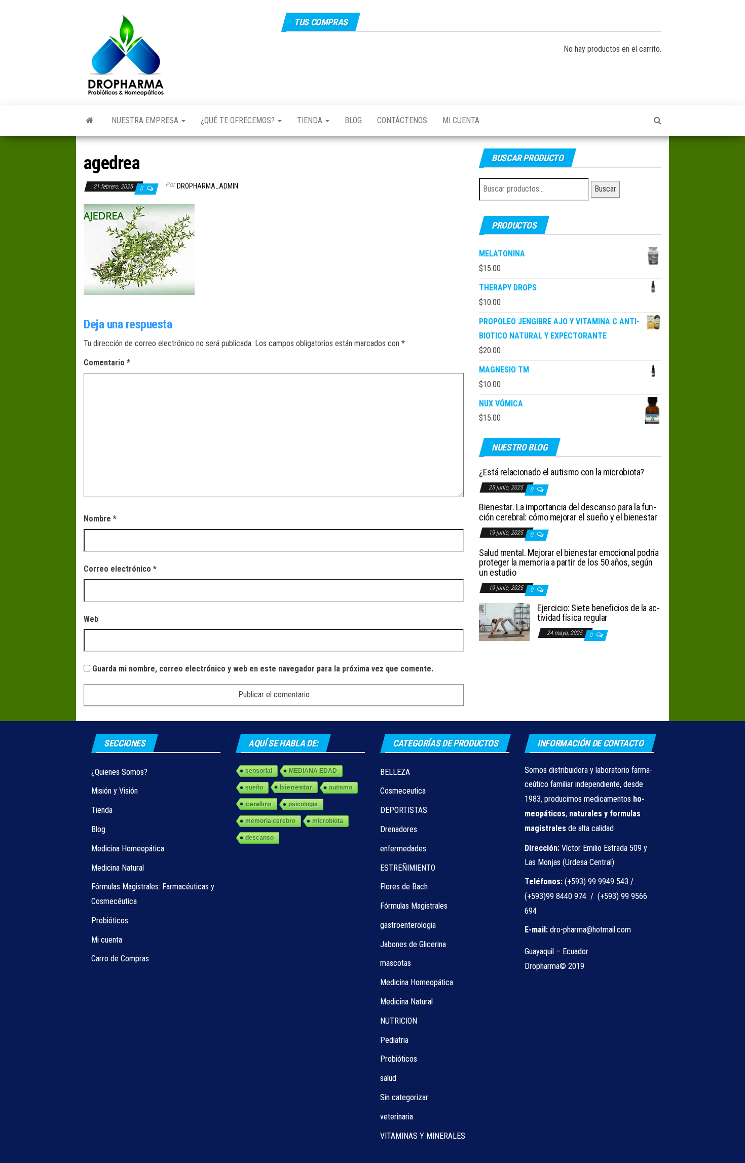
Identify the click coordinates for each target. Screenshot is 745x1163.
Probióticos (109, 920)
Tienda (310, 120)
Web (91, 619)
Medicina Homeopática (127, 848)
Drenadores (398, 829)
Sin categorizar (404, 1097)
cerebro (258, 804)
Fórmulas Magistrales (414, 906)
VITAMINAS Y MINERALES (422, 1136)
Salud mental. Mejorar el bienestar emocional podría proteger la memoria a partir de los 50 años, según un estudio (569, 562)
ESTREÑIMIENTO (407, 868)
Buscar (605, 189)
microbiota (327, 820)
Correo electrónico (120, 569)
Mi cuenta (460, 120)
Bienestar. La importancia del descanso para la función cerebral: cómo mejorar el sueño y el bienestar (568, 512)
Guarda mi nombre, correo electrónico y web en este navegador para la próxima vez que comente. (262, 668)
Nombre (100, 518)
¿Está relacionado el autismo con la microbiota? (561, 472)
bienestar (296, 787)
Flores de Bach (404, 886)
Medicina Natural (117, 868)
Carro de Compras (120, 958)
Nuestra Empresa (145, 120)
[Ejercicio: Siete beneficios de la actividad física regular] (504, 621)
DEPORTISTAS (403, 810)
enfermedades (403, 848)
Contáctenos (402, 120)
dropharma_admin (207, 186)
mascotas (395, 963)
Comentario (107, 362)
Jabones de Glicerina (413, 944)
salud (388, 1078)
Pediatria (394, 1040)
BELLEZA (395, 772)
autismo (340, 787)
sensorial (258, 770)
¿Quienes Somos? (119, 772)
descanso (259, 837)
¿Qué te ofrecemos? (239, 120)
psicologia (303, 804)
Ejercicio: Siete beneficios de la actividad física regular (598, 613)
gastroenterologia (408, 925)
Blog (353, 120)
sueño (254, 787)
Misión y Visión (114, 791)
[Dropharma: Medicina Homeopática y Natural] (90, 120)
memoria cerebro (270, 820)
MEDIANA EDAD (313, 770)
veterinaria (396, 1116)
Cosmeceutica (403, 791)
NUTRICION (398, 1021)
